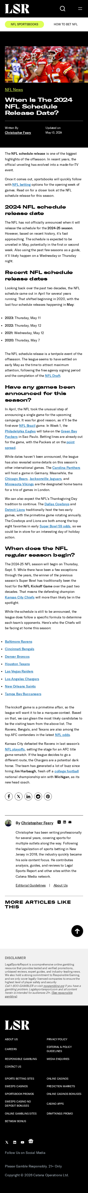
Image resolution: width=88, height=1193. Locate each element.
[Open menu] (80, 9)
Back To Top (77, 931)
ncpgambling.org (53, 986)
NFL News (14, 89)
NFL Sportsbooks (24, 24)
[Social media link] (8, 796)
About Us (61, 885)
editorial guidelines (31, 885)
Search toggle (62, 8)
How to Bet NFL (66, 24)
